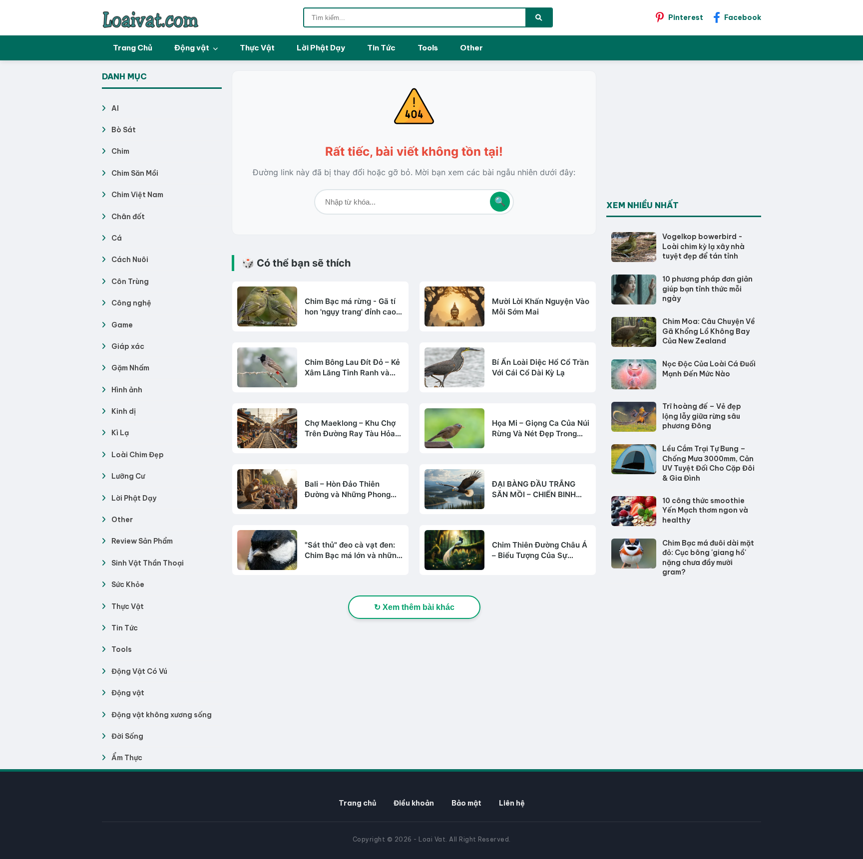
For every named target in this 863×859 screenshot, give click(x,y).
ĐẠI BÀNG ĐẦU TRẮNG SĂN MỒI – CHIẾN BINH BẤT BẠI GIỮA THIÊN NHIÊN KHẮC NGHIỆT (534, 489)
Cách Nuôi (129, 259)
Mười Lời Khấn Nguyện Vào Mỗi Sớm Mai (540, 306)
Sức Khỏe (127, 584)
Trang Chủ (132, 47)
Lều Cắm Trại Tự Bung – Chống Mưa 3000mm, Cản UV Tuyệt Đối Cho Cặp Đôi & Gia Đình (708, 463)
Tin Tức (381, 47)
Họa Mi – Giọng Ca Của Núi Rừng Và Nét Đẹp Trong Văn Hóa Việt (540, 428)
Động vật (192, 47)
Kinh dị (123, 411)
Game (122, 324)
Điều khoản (414, 803)
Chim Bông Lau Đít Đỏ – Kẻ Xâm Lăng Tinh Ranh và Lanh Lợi (352, 367)
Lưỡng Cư (128, 476)
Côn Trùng (130, 281)
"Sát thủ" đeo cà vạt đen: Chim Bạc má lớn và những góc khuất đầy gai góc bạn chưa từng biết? (353, 550)
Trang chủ (357, 803)
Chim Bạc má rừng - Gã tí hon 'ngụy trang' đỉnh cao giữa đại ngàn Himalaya (350, 306)
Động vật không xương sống (161, 714)
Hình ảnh (126, 389)
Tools (428, 47)
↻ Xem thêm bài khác (414, 607)
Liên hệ (512, 803)
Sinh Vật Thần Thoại (147, 563)
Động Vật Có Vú (139, 671)
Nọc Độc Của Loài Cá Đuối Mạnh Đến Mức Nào (709, 368)
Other (471, 47)
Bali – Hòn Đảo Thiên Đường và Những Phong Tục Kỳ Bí (348, 489)
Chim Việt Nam (137, 194)
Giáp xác (127, 346)
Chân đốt (128, 216)
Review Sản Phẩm (142, 541)
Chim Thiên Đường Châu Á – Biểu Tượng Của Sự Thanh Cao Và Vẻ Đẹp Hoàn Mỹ (539, 550)
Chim (120, 151)
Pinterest (685, 17)
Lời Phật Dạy (321, 47)
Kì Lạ (120, 432)
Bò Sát (123, 129)
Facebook (742, 17)
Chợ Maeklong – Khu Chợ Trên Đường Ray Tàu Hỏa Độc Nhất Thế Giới (350, 428)
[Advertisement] (681, 132)
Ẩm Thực (126, 757)
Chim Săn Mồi (134, 173)
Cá (116, 238)
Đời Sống (127, 736)
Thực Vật (257, 47)
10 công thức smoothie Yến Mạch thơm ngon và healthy (705, 510)
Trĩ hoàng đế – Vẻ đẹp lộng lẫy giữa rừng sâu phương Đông (701, 416)
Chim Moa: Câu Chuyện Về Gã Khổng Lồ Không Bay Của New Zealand (708, 331)
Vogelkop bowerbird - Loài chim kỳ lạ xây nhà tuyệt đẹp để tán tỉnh (703, 246)
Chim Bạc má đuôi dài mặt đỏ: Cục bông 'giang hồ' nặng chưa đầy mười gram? (708, 558)
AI (115, 108)
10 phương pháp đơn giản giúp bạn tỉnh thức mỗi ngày (707, 289)
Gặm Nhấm (130, 367)
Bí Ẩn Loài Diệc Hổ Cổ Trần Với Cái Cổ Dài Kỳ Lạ (540, 367)
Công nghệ (131, 302)
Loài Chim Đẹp (137, 454)
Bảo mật (466, 803)
